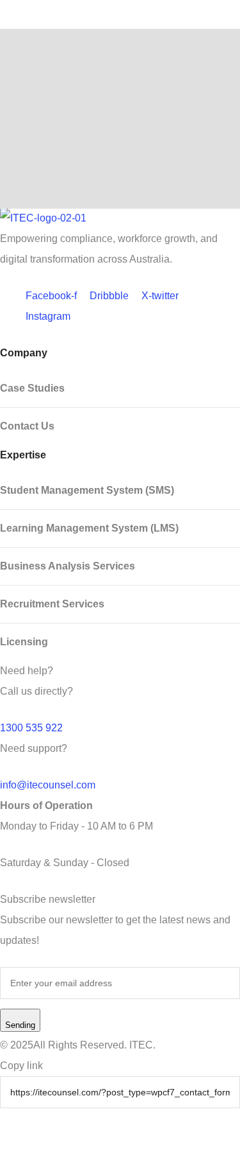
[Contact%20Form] (29, 1148)
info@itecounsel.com (47, 784)
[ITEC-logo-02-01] (120, 218)
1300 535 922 (31, 727)
